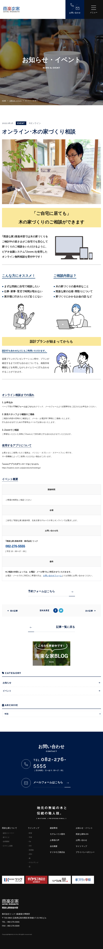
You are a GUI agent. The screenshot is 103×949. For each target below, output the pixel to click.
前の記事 (14, 611)
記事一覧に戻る (65, 626)
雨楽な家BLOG (82, 834)
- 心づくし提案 (7, 846)
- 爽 (29, 858)
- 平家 (30, 837)
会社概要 (53, 846)
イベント (7, 691)
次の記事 (89, 611)
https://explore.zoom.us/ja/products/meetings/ (21, 468)
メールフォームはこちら (48, 782)
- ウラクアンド (33, 862)
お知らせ (7, 683)
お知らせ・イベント (16, 100)
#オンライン (35, 123)
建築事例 (53, 828)
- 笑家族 (31, 850)
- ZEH (30, 854)
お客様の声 (54, 840)
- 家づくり (5, 837)
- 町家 (30, 833)
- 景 (29, 867)
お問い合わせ (74, 13)
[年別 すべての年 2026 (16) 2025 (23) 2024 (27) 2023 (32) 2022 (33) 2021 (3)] (51, 714)
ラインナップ (33, 828)
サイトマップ (81, 846)
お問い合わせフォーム (52, 575)
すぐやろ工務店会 (57, 852)
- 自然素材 (5, 841)
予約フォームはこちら (41, 591)
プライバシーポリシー (85, 852)
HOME (4, 100)
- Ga (29, 841)
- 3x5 (30, 846)
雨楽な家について (9, 828)
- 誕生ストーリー (8, 833)
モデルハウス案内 (57, 834)
